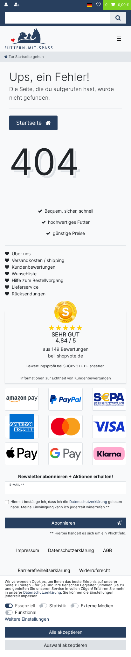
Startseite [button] (29, 122)
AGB (107, 550)
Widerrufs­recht (94, 570)
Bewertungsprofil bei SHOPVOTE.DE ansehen (65, 366)
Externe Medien (97, 605)
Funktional (25, 612)
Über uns (21, 253)
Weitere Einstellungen (27, 619)
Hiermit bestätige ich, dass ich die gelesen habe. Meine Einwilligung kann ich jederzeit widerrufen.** (66, 504)
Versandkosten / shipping (38, 260)
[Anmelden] (6, 5)
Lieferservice (25, 287)
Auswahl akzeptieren (65, 645)
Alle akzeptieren (65, 632)
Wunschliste (24, 273)
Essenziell (25, 605)
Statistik (57, 605)
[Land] (89, 5)
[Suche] (118, 18)
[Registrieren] (17, 5)
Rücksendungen (28, 293)
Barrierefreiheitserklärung (44, 570)
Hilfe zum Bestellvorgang (38, 280)
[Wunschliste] (98, 5)
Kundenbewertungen (33, 267)
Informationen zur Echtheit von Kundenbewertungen (65, 378)
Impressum (27, 550)
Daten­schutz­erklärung (71, 550)
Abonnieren (63, 523)
